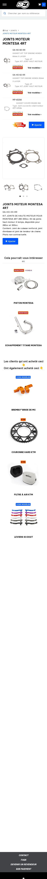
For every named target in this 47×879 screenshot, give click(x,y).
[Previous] (5, 189)
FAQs (23, 860)
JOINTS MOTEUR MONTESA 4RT (17, 33)
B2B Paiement (23, 869)
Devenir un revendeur (23, 864)
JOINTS (13, 30)
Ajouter (38, 125)
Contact (23, 855)
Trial (6, 30)
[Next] (41, 189)
